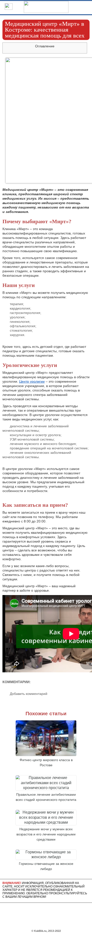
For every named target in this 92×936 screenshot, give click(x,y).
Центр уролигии (32, 381)
